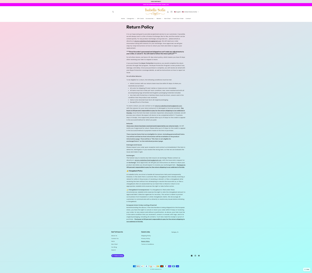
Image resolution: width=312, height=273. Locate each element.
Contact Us (115, 238)
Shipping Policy (146, 235)
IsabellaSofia (158, 269)
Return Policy (145, 241)
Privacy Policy (145, 238)
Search (113, 250)
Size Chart (114, 244)
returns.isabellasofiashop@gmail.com (147, 41)
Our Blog (114, 247)
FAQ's (113, 241)
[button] (113, 12)
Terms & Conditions (147, 244)
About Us (114, 235)
